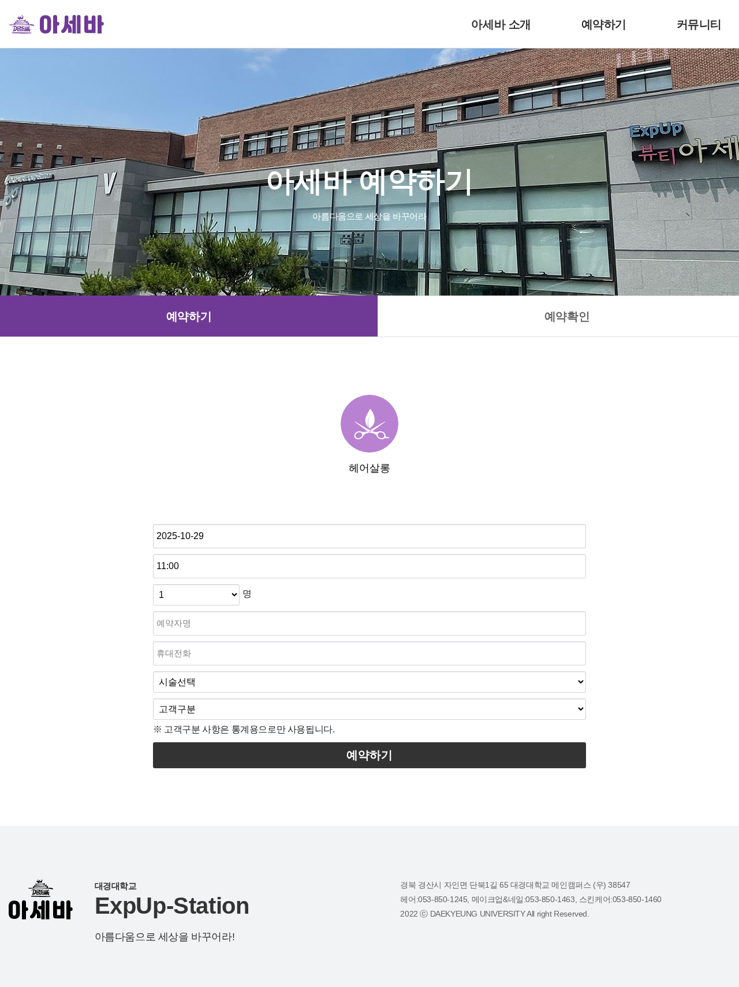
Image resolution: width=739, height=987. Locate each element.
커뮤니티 (699, 24)
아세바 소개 (501, 24)
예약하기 (603, 24)
